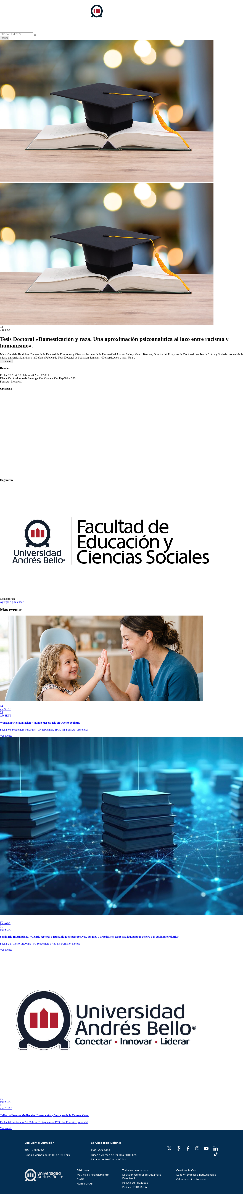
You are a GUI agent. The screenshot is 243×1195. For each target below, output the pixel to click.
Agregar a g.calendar (11, 601)
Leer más (6, 361)
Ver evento (6, 735)
